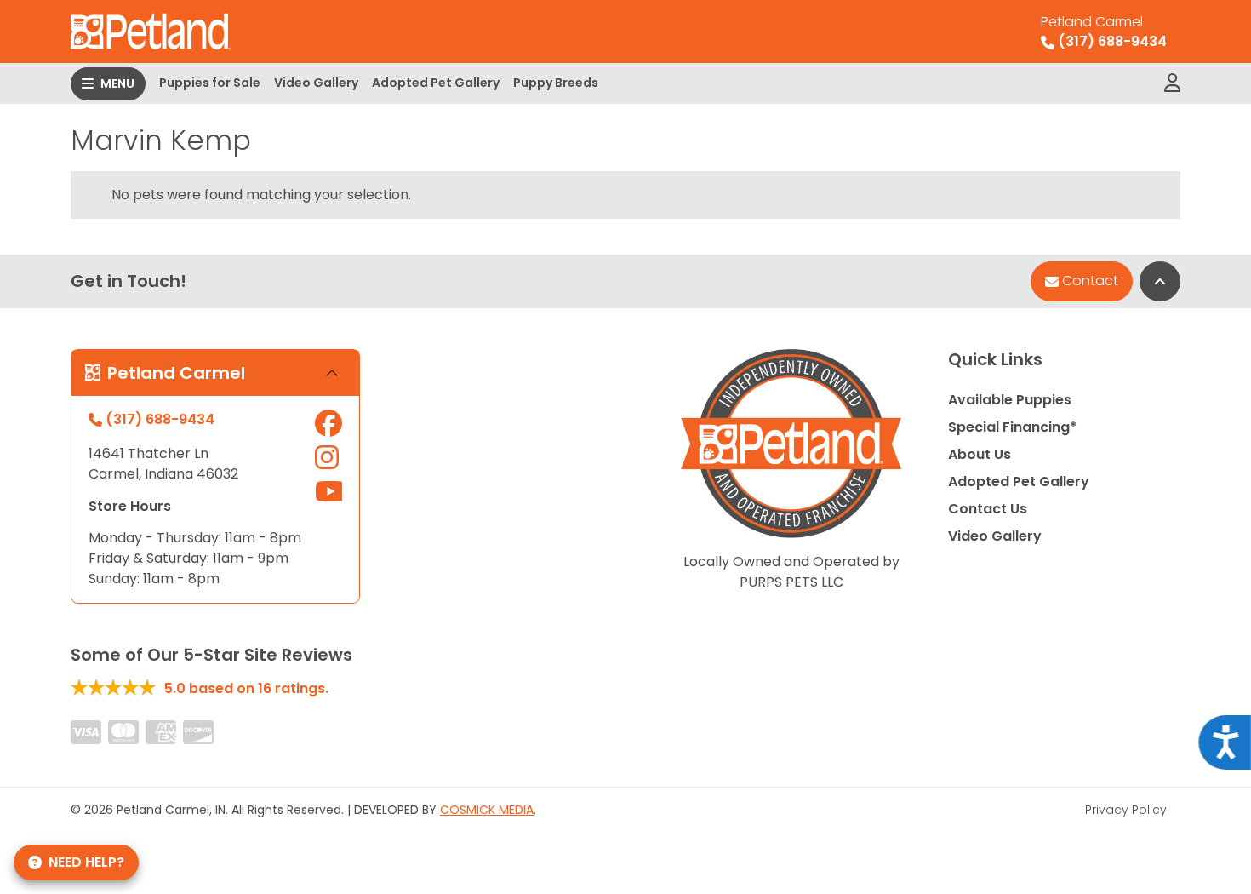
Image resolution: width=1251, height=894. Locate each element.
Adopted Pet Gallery (436, 82)
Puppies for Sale (209, 82)
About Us (979, 454)
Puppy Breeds (555, 82)
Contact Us (987, 509)
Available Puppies (1009, 400)
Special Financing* (1012, 427)
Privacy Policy (1126, 809)
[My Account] (1172, 83)
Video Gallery (316, 82)
